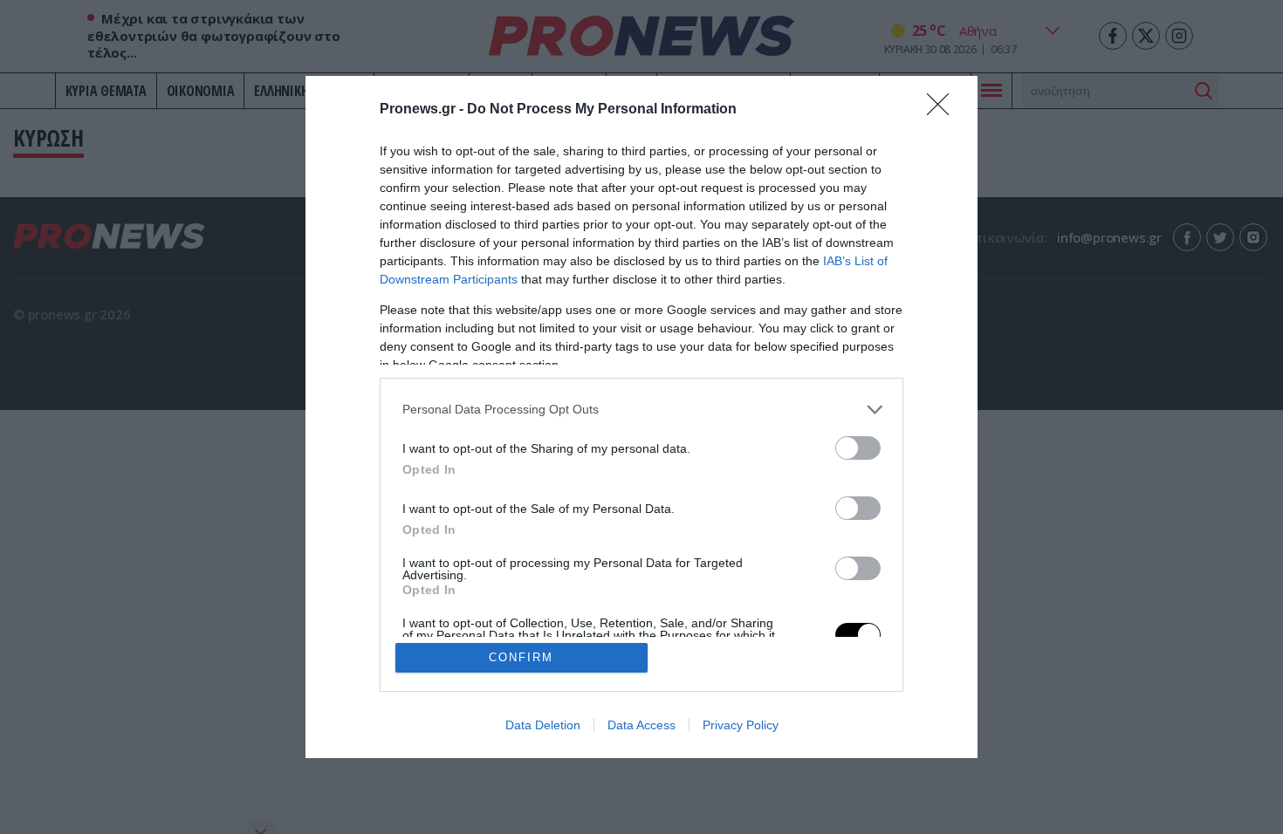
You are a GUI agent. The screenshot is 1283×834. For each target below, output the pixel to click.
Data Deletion (542, 725)
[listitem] (641, 409)
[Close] (943, 109)
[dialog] (641, 417)
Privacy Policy (741, 725)
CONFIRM (521, 657)
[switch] (858, 448)
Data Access (641, 725)
